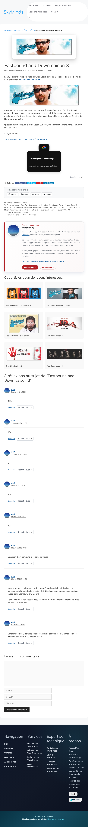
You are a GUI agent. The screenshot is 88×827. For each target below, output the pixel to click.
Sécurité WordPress (52, 756)
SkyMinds (8, 30)
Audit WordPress (32, 765)
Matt (13, 389)
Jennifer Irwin (59, 207)
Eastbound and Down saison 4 (18, 305)
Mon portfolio (29, 267)
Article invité (10, 762)
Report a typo (75, 177)
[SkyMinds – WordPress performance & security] (14, 12)
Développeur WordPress (33, 744)
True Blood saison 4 (55, 366)
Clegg (67, 205)
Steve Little (31, 210)
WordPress (33, 5)
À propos (8, 748)
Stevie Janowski (43, 210)
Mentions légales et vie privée (34, 819)
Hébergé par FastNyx (55, 819)
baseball (41, 205)
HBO (51, 207)
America (10, 205)
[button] (30, 18)
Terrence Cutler (56, 210)
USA (65, 210)
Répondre (11, 407)
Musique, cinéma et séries (24, 30)
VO (69, 210)
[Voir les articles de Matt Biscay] (13, 230)
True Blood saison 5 (14, 366)
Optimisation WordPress (52, 749)
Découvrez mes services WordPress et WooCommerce (43, 261)
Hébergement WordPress (53, 769)
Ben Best (48, 205)
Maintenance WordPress (33, 758)
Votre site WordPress (38, 12)
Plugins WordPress (63, 5)
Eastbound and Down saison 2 (59, 305)
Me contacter (47, 267)
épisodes (45, 207)
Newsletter (9, 757)
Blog (6, 744)
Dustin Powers (17, 207)
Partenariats (10, 766)
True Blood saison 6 (55, 336)
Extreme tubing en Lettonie (17, 212)
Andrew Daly (19, 205)
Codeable (25, 235)
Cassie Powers (58, 205)
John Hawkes (70, 207)
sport (24, 210)
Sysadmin (46, 5)
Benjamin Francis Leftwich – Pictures (21, 215)
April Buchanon (31, 205)
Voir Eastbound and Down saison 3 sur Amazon (25, 139)
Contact (54, 12)
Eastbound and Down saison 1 (18, 336)
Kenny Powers (15, 210)
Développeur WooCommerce (34, 751)
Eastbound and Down (30, 80)
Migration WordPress (52, 763)
